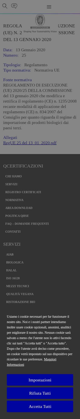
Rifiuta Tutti (40, 393)
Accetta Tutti (40, 406)
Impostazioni (40, 380)
